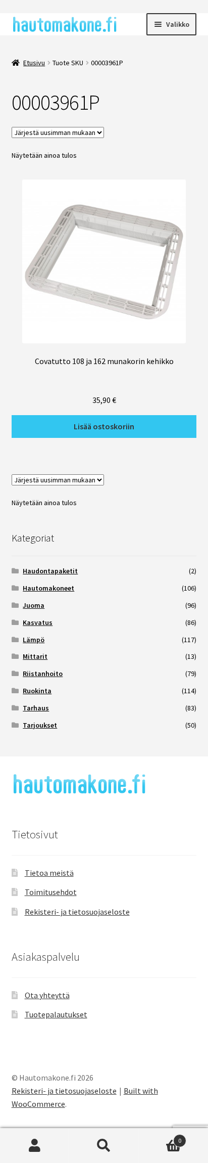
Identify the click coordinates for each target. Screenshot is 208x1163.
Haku (103, 1146)
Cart (160, 1137)
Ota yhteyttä (47, 995)
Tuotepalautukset (56, 1014)
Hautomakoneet (48, 588)
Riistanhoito (43, 673)
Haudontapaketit (50, 570)
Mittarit (35, 656)
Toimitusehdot (51, 892)
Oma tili (34, 1146)
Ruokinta (37, 690)
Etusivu (34, 62)
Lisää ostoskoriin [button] (104, 426)
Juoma (33, 605)
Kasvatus (38, 622)
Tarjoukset (40, 725)
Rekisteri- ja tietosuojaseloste (77, 912)
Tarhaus (36, 707)
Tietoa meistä (49, 873)
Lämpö (33, 639)
